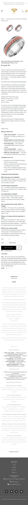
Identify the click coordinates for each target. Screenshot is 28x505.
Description (14, 276)
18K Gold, (7, 256)
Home (2, 18)
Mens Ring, (13, 260)
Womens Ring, (22, 264)
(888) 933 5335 (14, 481)
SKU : (2, 250)
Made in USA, (7, 260)
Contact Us (14, 472)
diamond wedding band (19, 379)
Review (14, 281)
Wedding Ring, (15, 264)
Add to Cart (8, 247)
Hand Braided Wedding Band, (14, 258)
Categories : (4, 253)
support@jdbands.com (14, 484)
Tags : (2, 256)
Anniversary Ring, (14, 256)
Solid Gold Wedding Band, (14, 262)
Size (2, 239)
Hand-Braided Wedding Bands (18, 372)
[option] (9, 28)
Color (2, 242)
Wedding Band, (8, 264)
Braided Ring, (21, 256)
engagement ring (21, 167)
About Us (14, 469)
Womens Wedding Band (7, 265)
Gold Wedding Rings (19, 164)
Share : (3, 268)
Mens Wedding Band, (21, 260)
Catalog (14, 467)
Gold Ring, (4, 258)
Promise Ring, (4, 262)
